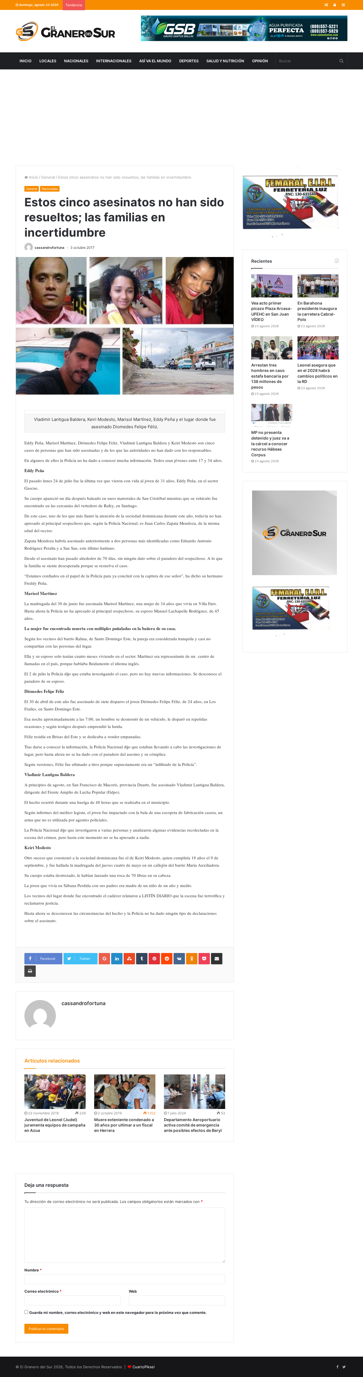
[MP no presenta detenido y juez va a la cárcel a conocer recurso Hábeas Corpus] (271, 415)
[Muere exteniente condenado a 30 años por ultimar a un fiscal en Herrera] (124, 1091)
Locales (47, 61)
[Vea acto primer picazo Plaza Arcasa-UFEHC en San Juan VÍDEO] (271, 285)
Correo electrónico (43, 1291)
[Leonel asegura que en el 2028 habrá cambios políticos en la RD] (318, 347)
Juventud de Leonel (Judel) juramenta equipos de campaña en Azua (54, 1125)
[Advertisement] (181, 117)
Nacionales (76, 61)
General (48, 177)
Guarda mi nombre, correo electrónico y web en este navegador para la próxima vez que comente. (118, 1312)
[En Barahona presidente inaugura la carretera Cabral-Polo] (318, 285)
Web (133, 1291)
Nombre (33, 1270)
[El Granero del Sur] (65, 31)
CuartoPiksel (143, 1367)
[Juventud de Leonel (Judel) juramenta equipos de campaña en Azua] (55, 1091)
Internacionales (113, 61)
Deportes (189, 61)
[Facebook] (337, 1367)
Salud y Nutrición (225, 61)
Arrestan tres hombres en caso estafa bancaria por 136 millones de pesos (270, 376)
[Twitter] (344, 1367)
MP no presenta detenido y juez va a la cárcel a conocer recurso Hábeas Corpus (270, 443)
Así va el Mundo (155, 61)
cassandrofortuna (49, 247)
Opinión (260, 61)
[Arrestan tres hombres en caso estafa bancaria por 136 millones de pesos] (271, 347)
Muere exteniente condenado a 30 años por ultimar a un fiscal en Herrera (124, 1125)
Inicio (25, 61)
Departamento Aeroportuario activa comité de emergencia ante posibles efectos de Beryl (193, 1125)
